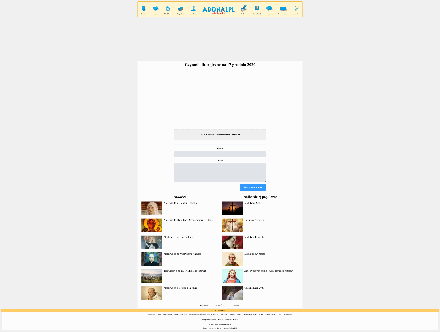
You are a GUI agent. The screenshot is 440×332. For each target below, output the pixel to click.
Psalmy (267, 314)
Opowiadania (167, 314)
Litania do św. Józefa (254, 254)
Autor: (220, 149)
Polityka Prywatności (209, 319)
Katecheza (231, 314)
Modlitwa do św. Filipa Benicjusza (180, 288)
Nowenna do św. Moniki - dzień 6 (180, 203)
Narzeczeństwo (213, 314)
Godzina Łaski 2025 (254, 288)
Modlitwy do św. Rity (255, 237)
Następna (236, 305)
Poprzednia (204, 305)
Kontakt (235, 319)
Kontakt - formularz (225, 319)
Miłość (176, 314)
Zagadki (159, 314)
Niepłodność (202, 314)
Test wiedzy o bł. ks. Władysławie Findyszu (185, 271)
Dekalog (260, 314)
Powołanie (183, 314)
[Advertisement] (220, 38)
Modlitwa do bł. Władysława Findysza (182, 254)
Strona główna (220, 310)
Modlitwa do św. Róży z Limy (178, 237)
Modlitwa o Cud (252, 203)
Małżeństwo (193, 314)
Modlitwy (151, 314)
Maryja (238, 314)
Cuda (279, 314)
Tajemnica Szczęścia (254, 220)
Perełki (273, 314)
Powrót (219, 305)
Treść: (220, 161)
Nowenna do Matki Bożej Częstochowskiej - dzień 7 (189, 220)
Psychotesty (287, 314)
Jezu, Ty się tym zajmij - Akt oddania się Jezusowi (268, 271)
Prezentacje (223, 314)
